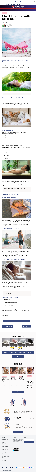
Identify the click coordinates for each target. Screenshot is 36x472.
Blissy (5, 470)
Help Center (4, 440)
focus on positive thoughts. (25, 147)
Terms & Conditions (5, 446)
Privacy (3, 453)
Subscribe (29, 442)
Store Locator (4, 460)
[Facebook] (2, 467)
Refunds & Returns (5, 449)
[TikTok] (12, 467)
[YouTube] (10, 467)
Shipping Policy (4, 450)
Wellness (5, 13)
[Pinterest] (6, 467)
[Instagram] (8, 467)
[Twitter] (4, 467)
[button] (29, 2)
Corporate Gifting (4, 445)
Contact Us (3, 442)
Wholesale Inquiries (5, 443)
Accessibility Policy (5, 455)
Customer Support (5, 439)
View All (18, 356)
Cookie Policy (4, 452)
